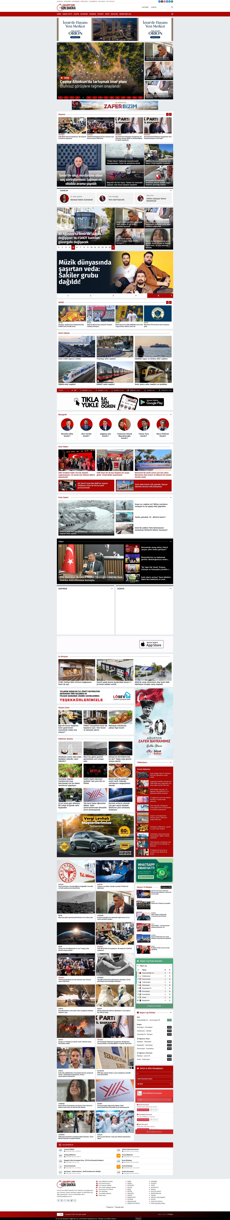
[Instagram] (65, 1200)
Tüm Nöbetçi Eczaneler (155, 1131)
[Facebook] (58, 1200)
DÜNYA (120, 589)
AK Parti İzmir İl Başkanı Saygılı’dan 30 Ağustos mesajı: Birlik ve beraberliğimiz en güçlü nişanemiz (128, 138)
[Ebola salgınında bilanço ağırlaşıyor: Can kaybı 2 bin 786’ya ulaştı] (115, 996)
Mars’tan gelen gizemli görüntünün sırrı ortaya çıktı (75, 917)
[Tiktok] (71, 1200)
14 (134, 97)
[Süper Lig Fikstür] (171, 1012)
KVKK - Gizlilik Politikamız (126, 1219)
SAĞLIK (61, 884)
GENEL (129, 1183)
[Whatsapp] (74, 1200)
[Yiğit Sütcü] (102, 198)
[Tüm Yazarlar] (171, 190)
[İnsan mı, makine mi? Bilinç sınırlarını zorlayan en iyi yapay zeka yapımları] (124, 505)
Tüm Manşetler (103, 1191)
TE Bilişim (170, 1214)
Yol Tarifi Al (154, 1109)
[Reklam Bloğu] (115, 29)
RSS (60, 1214)
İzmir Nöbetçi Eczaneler (106, 1181)
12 (123, 97)
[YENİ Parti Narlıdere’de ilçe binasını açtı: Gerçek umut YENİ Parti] (101, 125)
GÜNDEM (92, 14)
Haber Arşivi (102, 1195)
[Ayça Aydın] (140, 198)
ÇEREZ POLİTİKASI (133, 1203)
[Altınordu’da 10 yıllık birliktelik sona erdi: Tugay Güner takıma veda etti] (129, 313)
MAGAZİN (114, 14)
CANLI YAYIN (164, 7)
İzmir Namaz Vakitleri (105, 1185)
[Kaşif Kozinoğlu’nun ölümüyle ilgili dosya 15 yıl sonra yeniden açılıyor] (115, 902)
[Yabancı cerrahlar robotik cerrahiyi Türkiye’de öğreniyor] (115, 871)
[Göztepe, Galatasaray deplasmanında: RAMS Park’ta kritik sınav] (72, 313)
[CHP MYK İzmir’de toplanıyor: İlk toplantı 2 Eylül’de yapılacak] (72, 125)
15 (140, 97)
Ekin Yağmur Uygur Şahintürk (80, 195)
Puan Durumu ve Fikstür (106, 1189)
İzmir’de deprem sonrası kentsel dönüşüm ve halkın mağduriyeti (158, 200)
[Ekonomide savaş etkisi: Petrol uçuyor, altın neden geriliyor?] (132, 548)
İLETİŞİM (145, 7)
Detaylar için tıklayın (154, 1006)
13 (129, 97)
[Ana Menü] (172, 14)
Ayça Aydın (150, 195)
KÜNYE (153, 7)
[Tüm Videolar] (171, 541)
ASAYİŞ (76, 14)
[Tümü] (171, 414)
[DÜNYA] (171, 589)
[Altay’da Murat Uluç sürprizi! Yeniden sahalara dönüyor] (101, 313)
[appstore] (110, 1207)
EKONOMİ (84, 14)
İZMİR (59, 14)
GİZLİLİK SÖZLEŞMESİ (158, 1197)
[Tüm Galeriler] (171, 497)
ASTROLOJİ (154, 1187)
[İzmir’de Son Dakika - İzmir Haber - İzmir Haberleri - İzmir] (66, 7)
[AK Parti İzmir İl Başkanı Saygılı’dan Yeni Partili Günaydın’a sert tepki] (158, 125)
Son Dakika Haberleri (105, 1193)
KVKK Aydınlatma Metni (158, 1203)
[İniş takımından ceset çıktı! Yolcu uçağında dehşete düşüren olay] (76, 996)
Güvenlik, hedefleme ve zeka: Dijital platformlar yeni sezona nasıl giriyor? (81, 200)
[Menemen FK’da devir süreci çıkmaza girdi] (158, 313)
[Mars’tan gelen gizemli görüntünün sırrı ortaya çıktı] (76, 902)
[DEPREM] (112, 589)
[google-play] (119, 1207)
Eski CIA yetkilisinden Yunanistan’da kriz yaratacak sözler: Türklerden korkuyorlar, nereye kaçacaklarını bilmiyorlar (75, 1074)
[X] (61, 1200)
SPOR (107, 14)
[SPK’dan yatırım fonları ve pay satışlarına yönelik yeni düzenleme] (115, 1058)
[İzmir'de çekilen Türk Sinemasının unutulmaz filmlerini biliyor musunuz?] (124, 529)
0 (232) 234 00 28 (143, 1119)
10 (111, 97)
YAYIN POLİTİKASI (156, 1201)
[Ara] (172, 7)
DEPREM (62, 589)
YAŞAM (153, 1195)
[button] (59, 71)
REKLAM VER (131, 1201)
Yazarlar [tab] (64, 190)
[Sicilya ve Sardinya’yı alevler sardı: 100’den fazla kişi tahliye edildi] (76, 1027)
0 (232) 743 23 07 (143, 1109)
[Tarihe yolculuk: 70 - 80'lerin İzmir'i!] (124, 517)
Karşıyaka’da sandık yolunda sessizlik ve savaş (119, 200)
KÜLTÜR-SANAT (156, 1191)
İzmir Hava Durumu (104, 1183)
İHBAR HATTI (67, 14)
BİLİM (60, 915)
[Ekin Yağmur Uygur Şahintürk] (64, 198)
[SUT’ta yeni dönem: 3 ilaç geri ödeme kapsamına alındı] (115, 1122)
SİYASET (100, 14)
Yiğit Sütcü (112, 195)
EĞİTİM (99, 1103)
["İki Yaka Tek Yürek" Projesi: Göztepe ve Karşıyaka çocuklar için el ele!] (132, 568)
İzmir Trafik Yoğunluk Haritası (107, 1187)
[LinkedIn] (68, 1200)
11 (117, 97)
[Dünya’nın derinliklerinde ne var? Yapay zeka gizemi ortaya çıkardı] (76, 933)
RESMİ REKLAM (125, 14)
